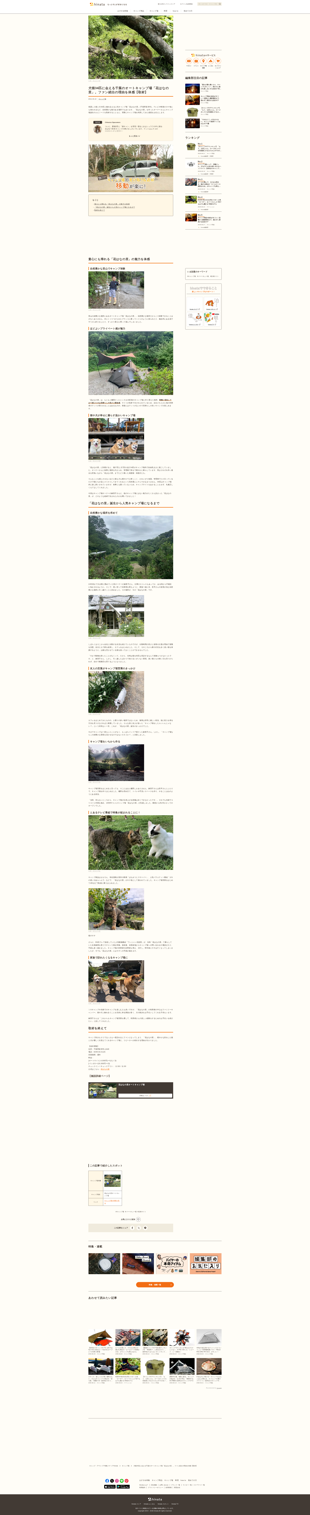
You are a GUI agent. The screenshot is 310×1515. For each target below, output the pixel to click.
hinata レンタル (149, 1504)
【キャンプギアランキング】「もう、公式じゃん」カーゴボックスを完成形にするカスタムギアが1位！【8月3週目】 (210, 110)
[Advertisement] (108, 237)
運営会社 (177, 1487)
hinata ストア (136, 1504)
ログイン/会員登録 (186, 4)
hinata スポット (163, 1504)
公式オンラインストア (167, 4)
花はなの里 (105, 1069)
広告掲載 (154, 1485)
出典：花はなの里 (94, 81)
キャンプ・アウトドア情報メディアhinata (103, 1466)
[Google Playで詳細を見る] (123, 1487)
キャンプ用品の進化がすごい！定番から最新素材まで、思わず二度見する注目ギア (210, 98)
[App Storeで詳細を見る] (110, 1487)
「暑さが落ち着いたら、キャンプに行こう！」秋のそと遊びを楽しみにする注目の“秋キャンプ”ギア (211, 87)
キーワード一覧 (199, 1485)
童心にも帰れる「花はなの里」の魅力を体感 (112, 204)
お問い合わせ (164, 1485)
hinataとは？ (143, 1485)
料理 (165, 11)
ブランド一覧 (175, 1485)
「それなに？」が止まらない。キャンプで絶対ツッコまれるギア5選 (210, 121)
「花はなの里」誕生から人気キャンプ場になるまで (114, 207)
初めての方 (188, 11)
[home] (155, 1499)
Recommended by (211, 1388)
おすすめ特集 (122, 11)
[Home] (108, 5)
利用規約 (142, 1487)
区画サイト (142, 1212)
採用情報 (169, 1487)
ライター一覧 (187, 1485)
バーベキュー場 (131, 1212)
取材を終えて (99, 210)
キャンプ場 (154, 11)
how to (175, 11)
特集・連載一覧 (155, 1285)
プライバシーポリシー (155, 1487)
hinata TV (175, 1504)
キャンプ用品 (138, 11)
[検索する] (220, 4)
